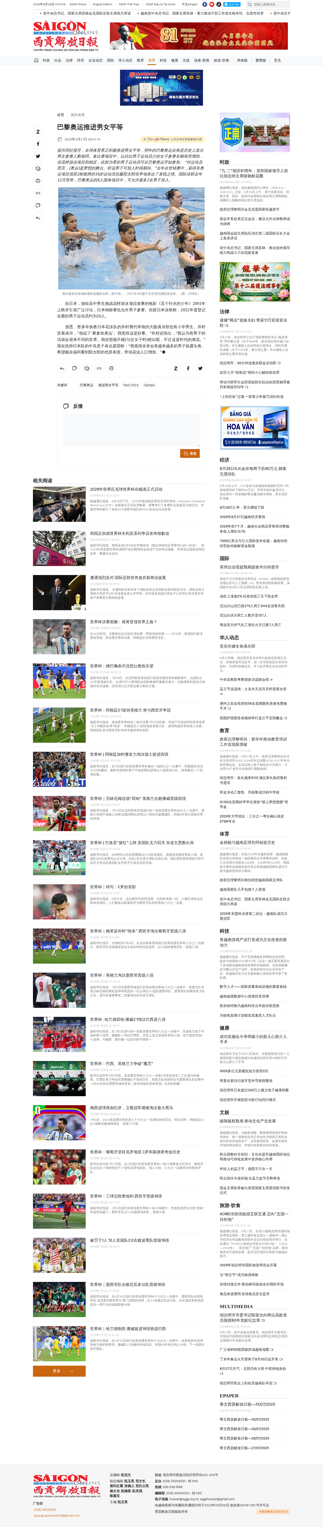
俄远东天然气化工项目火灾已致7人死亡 (250, 625)
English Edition (102, 4)
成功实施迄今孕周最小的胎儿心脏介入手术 (253, 1039)
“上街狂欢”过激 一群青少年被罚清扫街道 (252, 397)
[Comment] (38, 205)
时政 (46, 60)
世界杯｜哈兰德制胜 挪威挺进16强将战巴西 (128, 1328)
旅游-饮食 (221, 60)
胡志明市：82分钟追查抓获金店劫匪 (248, 363)
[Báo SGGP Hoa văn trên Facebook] (204, 4)
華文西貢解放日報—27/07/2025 (244, 1448)
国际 (110, 60)
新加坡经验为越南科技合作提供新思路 (249, 1006)
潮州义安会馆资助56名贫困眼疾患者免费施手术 (253, 705)
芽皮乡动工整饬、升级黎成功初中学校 (249, 792)
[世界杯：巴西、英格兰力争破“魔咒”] (59, 1078)
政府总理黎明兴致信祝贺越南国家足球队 (251, 880)
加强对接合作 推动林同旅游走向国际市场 (252, 1284)
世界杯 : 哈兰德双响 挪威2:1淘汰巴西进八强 (127, 1019)
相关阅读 (42, 481)
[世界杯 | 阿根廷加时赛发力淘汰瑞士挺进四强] (59, 769)
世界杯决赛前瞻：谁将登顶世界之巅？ (123, 621)
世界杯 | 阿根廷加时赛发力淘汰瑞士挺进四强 (129, 754)
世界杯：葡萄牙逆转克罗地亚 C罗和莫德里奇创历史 (135, 1152)
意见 (277, 60)
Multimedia (236, 1306)
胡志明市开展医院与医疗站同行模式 (248, 1100)
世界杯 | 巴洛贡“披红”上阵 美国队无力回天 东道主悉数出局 (142, 842)
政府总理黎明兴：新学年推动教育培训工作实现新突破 (253, 742)
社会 (57, 60)
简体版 (242, 60)
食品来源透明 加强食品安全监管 (245, 1294)
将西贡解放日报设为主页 (273, 1511)
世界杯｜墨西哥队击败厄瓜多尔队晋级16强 (127, 1284)
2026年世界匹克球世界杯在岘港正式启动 (126, 489)
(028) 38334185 (45, 1510)
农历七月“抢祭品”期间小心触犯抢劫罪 (249, 372)
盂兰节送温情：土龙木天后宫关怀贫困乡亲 (253, 689)
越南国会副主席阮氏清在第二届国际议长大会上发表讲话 (255, 235)
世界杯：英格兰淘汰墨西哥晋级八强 (121, 975)
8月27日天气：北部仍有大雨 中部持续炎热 (253, 1369)
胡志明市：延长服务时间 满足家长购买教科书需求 (253, 780)
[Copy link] (38, 193)
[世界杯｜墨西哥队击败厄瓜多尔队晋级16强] (59, 1299)
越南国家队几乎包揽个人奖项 (242, 889)
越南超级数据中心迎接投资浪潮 (244, 996)
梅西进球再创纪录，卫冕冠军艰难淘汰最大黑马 (131, 1107)
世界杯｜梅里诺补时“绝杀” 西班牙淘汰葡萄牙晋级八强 (138, 931)
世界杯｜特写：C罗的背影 (113, 887)
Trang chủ (36, 60)
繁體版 (261, 60)
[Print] (38, 181)
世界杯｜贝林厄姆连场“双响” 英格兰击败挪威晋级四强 (138, 798)
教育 (140, 60)
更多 (57, 1371)
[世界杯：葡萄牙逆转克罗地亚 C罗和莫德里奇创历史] (59, 1167)
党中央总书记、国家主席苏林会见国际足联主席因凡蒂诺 (255, 901)
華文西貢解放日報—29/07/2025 (244, 1429)
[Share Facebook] (38, 144)
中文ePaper (190, 4)
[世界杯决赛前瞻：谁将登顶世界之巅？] (59, 636)
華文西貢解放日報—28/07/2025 (244, 1438)
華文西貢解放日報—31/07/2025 (247, 1404)
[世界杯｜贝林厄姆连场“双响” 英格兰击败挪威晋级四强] (59, 813)
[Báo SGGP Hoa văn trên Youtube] (211, 4)
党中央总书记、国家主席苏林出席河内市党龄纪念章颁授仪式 (261, 13)
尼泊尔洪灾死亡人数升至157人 (243, 615)
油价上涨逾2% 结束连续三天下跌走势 (249, 596)
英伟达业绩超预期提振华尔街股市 (249, 567)
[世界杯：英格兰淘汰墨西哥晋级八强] (59, 990)
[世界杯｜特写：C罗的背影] (59, 901)
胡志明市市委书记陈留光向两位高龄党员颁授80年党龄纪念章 (253, 1318)
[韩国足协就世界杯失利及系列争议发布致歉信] (59, 548)
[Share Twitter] (38, 156)
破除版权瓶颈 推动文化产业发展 (248, 1121)
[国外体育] (38, 218)
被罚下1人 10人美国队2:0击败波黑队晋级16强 (129, 1240)
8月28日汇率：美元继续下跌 (242, 507)
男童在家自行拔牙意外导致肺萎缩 (246, 1081)
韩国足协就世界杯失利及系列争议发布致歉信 (129, 533)
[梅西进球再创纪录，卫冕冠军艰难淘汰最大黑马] (59, 1122)
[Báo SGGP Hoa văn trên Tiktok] (218, 4)
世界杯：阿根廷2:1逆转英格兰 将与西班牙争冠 (130, 710)
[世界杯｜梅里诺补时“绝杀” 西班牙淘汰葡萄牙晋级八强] (59, 946)
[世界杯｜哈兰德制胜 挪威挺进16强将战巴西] (59, 1343)
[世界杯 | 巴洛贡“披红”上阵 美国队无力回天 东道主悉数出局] (59, 857)
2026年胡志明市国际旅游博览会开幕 (248, 1265)
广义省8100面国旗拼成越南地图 (245, 1349)
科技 (163, 60)
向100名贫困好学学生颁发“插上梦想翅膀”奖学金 (254, 804)
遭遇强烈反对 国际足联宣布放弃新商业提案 (128, 577)
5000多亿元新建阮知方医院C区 (244, 1071)
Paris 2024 (130, 385)
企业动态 (96, 60)
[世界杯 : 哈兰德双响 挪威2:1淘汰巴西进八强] (59, 1034)
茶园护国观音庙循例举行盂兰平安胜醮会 (252, 718)
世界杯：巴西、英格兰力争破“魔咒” (121, 1063)
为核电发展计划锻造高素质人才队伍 (248, 1015)
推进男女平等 (108, 385)
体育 (151, 60)
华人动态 (125, 60)
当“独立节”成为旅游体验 (239, 1275)
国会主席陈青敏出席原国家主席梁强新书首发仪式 (255, 1190)
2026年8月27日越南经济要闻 (242, 517)
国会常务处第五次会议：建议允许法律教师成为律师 (255, 221)
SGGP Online (78, 4)
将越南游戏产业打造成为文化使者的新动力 (253, 942)
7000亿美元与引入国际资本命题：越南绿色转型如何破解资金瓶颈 (253, 543)
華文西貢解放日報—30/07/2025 (244, 1419)
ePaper (229, 1396)
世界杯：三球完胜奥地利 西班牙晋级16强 (126, 1196)
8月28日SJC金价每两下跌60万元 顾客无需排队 (253, 471)
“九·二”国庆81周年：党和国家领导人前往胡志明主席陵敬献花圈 (254, 173)
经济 (80, 60)
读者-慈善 (201, 60)
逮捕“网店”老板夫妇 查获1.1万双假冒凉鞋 (253, 323)
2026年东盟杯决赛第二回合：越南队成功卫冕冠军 (253, 916)
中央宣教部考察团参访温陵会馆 (245, 679)
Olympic (149, 385)
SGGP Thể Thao (129, 4)
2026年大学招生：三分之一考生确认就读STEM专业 (252, 818)
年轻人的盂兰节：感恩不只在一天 (246, 1169)
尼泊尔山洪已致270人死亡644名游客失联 (252, 606)
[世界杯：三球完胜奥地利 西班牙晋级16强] (59, 1211)
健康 (174, 60)
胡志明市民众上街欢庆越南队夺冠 (246, 1383)
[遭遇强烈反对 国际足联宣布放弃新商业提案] (59, 592)
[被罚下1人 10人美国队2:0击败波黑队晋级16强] (59, 1255)
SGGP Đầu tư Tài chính (160, 4)
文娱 (186, 60)
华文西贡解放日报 (66, 36)
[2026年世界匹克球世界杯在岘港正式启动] (59, 504)
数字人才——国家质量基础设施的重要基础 (253, 987)
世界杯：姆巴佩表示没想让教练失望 (121, 666)
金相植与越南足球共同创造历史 (247, 842)
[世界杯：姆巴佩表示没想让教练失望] (59, 681)
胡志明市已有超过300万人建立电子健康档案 (254, 1090)
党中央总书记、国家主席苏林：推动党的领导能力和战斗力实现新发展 (255, 250)
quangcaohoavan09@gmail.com (57, 1516)
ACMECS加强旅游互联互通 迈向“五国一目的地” (254, 1216)
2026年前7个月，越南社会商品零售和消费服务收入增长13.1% (254, 528)
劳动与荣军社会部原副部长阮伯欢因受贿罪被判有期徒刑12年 (255, 384)
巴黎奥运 (86, 385)
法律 (69, 60)
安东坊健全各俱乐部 (237, 646)
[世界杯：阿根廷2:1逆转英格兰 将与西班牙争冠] (59, 725)
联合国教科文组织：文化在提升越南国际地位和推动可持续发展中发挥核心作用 (255, 1156)
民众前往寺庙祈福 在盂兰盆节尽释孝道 (250, 1178)
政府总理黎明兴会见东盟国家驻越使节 (249, 209)
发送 (193, 453)
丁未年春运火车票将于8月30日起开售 (249, 1359)
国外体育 (78, 115)
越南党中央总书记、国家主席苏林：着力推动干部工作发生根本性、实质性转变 (142, 13)
